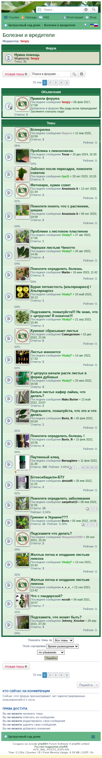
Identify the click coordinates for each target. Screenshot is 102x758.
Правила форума (45, 98)
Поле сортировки (34, 646)
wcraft (66, 599)
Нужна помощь (27, 55)
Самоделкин (71, 334)
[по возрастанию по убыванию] (51, 652)
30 (91, 467)
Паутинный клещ (45, 457)
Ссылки (14, 17)
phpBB (42, 743)
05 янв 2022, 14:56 (84, 520)
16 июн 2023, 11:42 (85, 272)
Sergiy (24, 41)
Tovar (65, 154)
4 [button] (61, 82)
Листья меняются (46, 352)
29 (87, 467)
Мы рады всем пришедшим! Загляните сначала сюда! (64, 110)
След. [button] (66, 83)
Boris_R (67, 418)
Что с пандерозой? (47, 596)
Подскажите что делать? (51, 533)
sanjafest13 (69, 502)
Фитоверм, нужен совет (51, 185)
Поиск (74, 74)
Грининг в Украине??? (49, 517)
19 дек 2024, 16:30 (84, 154)
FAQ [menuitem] (46, 17)
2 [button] (50, 82)
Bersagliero (69, 460)
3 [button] (55, 82)
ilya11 (65, 176)
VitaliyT (67, 234)
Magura (67, 133)
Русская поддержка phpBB (51, 746)
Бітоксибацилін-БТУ (47, 477)
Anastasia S (70, 188)
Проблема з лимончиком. (52, 151)
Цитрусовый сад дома (24, 736)
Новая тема (14, 74)
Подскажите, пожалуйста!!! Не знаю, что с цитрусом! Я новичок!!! (64, 314)
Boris (65, 520)
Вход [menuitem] (93, 17)
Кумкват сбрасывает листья (54, 331)
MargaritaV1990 (72, 537)
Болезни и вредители (29, 35)
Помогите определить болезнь (56, 269)
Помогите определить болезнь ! (57, 436)
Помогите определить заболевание (60, 498)
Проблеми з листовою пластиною (59, 231)
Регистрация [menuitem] (74, 17)
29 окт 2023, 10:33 (84, 176)
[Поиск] (93, 10)
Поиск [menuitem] (86, 26)
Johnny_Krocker (73, 620)
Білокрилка (40, 130)
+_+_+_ (66, 587)
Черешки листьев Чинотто (53, 248)
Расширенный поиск (85, 10)
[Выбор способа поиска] (39, 10)
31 (96, 467)
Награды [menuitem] (31, 17)
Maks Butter (70, 399)
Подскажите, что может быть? (56, 617)
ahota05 (67, 480)
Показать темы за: (40, 640)
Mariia (66, 272)
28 (83, 467)
